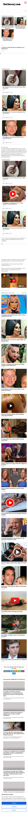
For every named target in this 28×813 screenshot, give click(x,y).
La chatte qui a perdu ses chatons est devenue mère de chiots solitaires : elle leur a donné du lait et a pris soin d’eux (14, 773)
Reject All (14, 810)
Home (2, 45)
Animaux (2, 51)
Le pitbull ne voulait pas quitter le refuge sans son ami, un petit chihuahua (12, 714)
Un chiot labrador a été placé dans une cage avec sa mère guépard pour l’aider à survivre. (13, 733)
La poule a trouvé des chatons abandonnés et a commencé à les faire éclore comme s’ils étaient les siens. (13, 693)
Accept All (14, 803)
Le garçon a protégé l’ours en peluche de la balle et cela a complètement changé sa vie (14, 753)
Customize (14, 806)
